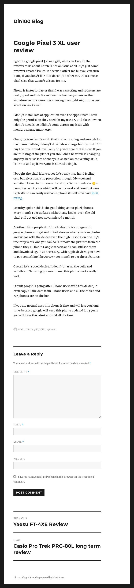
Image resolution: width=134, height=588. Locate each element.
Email (18, 441)
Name (18, 424)
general (51, 329)
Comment (21, 371)
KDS (20, 329)
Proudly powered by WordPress (47, 577)
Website (19, 458)
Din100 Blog (28, 21)
